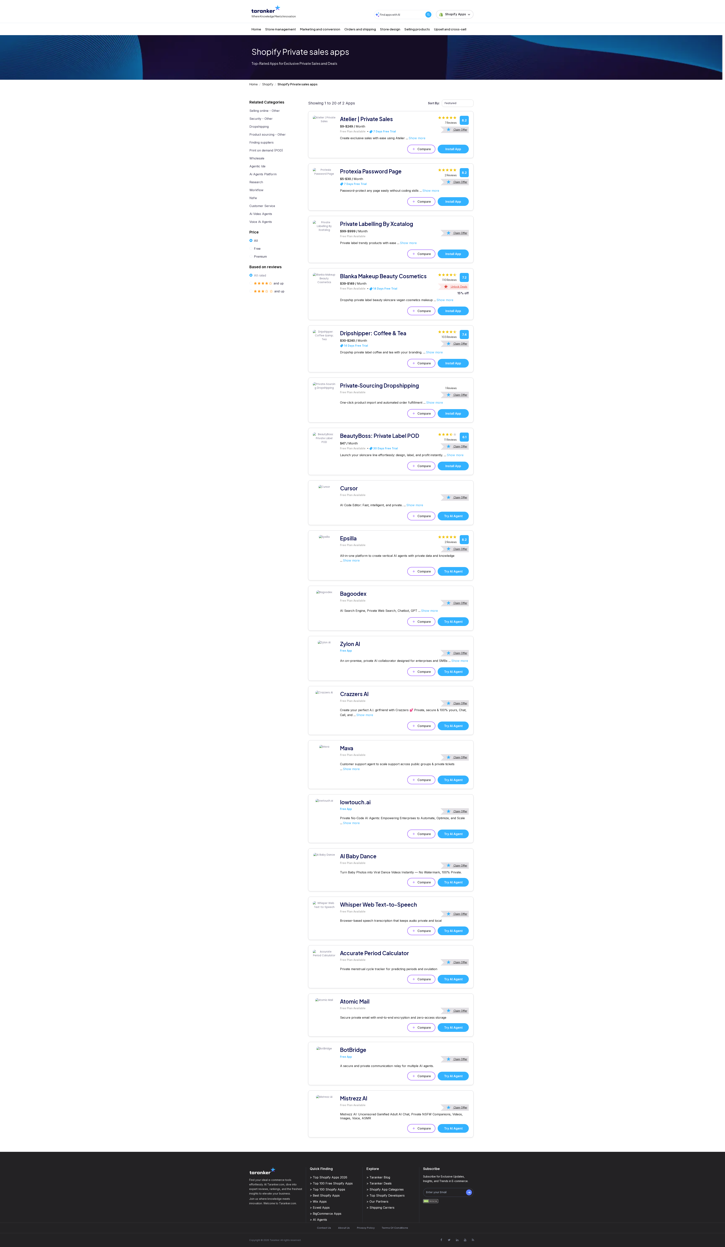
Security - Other (261, 119)
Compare (424, 149)
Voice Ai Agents (260, 222)
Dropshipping (259, 126)
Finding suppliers (261, 142)
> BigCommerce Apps (325, 1213)
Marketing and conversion (320, 29)
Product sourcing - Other (267, 134)
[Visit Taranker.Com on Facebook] (441, 1240)
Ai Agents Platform (263, 174)
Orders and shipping (360, 29)
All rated (260, 275)
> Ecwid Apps (320, 1207)
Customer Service (262, 206)
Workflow (256, 190)
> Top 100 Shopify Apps (327, 1189)
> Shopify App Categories (385, 1189)
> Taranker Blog (378, 1177)
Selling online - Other (264, 111)
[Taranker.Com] (265, 9)
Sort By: (434, 103)
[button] (455, 14)
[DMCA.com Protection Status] (430, 1201)
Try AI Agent (453, 516)
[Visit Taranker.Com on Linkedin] (457, 1240)
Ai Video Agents (260, 214)
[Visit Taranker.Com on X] (449, 1240)
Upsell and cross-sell (450, 29)
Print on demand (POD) (266, 150)
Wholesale (256, 158)
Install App (453, 149)
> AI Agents (318, 1220)
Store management (280, 29)
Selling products (417, 29)
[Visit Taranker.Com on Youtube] (465, 1240)
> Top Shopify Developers (385, 1195)
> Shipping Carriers (380, 1207)
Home (256, 29)
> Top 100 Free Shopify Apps (331, 1183)
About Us (344, 1228)
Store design (390, 29)
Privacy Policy (366, 1228)
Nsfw (253, 198)
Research (256, 182)
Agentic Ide (257, 166)
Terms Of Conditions (395, 1228)
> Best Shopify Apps (325, 1195)
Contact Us (324, 1228)
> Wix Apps (318, 1201)
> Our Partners (377, 1201)
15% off (463, 293)
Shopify (267, 84)
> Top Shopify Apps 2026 (328, 1177)
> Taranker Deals (379, 1183)
